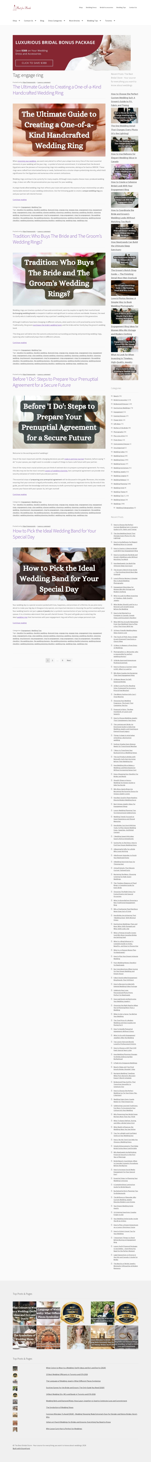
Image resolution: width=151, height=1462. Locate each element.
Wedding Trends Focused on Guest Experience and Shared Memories (124, 819)
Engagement (26, 207)
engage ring (63, 210)
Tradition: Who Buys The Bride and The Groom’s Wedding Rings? (57, 239)
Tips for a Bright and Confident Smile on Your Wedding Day (125, 1134)
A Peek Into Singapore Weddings (125, 1063)
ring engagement (37, 215)
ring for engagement (51, 215)
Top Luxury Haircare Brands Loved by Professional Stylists (125, 1043)
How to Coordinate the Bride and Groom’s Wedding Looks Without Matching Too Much (126, 557)
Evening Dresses (120, 416)
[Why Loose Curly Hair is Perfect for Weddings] (79, 1337)
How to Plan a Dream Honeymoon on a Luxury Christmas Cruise (126, 1226)
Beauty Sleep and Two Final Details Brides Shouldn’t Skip (124, 1068)
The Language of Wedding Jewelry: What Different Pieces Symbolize (73, 1381)
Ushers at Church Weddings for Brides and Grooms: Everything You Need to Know (78, 1422)
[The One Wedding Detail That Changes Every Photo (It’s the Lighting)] (124, 143)
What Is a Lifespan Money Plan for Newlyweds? (125, 951)
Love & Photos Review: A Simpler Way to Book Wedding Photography (123, 302)
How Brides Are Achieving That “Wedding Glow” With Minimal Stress (125, 917)
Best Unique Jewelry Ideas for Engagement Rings (124, 805)
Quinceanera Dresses (121, 444)
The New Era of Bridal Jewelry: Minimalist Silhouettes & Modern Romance (126, 1266)
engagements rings (24, 212)
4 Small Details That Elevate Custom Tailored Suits (124, 869)
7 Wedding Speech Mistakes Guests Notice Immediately (124, 837)
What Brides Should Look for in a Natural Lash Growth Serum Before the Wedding (126, 606)
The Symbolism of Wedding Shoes (59, 1407)
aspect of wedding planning (56, 470)
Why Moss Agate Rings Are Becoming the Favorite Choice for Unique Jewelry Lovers (126, 791)
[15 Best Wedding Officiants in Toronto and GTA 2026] (126, 1313)
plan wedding (37, 212)
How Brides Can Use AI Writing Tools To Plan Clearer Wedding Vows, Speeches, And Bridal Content (125, 828)
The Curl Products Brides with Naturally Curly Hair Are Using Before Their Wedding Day (124, 759)
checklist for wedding (25, 210)
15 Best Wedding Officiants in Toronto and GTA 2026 (67, 1374)
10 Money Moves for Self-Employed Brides (123, 680)
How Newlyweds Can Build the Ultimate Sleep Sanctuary (124, 246)
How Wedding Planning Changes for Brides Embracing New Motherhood (125, 1056)
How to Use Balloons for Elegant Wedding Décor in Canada (124, 157)
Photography (118, 432)
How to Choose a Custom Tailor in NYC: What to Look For (125, 668)
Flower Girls (118, 420)
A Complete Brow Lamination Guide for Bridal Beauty (124, 1185)
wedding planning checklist (44, 220)
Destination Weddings (122, 408)
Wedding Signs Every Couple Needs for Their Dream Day (124, 1100)
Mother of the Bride (121, 428)
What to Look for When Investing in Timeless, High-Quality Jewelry (122, 358)
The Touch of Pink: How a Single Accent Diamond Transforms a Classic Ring (125, 639)
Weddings (117, 504)
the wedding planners (42, 218)
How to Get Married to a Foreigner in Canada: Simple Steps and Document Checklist (125, 615)
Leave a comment (44, 82)
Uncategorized (119, 448)
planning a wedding (63, 212)
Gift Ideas (117, 424)
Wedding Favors (119, 464)
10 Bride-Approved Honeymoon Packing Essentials (125, 661)
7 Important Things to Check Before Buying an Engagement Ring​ (125, 1240)
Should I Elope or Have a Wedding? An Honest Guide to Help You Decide (124, 782)
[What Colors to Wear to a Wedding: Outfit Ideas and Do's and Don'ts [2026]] (24, 1313)
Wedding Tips (121, 7)
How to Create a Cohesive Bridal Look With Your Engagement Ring (124, 185)
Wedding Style (119, 488)
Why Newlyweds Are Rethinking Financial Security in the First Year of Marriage (125, 1154)
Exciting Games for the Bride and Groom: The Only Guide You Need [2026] (75, 1387)
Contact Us (133, 7)
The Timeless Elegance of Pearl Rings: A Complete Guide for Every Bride (125, 885)
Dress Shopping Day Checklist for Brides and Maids (126, 775)
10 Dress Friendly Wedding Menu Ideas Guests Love (125, 631)
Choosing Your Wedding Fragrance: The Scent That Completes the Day (123, 703)
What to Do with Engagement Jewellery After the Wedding (124, 1036)
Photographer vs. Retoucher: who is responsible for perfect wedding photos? (126, 654)
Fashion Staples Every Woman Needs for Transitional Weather (125, 745)
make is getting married (74, 459)
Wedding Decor (119, 456)
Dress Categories (55, 20)
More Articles (74, 20)
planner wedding (49, 212)
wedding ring (60, 220)
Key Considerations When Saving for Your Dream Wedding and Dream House (126, 971)
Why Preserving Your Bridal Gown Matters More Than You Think (126, 1115)
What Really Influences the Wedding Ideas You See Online (124, 1128)
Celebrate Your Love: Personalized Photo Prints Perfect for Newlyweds (123, 992)
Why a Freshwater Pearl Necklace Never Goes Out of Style (126, 910)
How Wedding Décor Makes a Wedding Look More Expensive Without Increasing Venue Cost (125, 767)
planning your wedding (27, 161)
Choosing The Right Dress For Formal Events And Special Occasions (124, 894)
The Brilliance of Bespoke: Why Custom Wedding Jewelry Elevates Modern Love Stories (125, 1199)
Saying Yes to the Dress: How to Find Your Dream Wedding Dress (125, 844)
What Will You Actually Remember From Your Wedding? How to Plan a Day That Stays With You (126, 624)
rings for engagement (82, 215)
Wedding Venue (119, 500)
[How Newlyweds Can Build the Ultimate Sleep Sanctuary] (124, 260)
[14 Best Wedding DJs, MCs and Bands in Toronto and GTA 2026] (72, 1313)
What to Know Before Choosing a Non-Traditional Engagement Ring (126, 902)
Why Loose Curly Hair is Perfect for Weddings (64, 1428)
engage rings (73, 210)
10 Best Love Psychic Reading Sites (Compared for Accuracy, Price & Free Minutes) (125, 688)
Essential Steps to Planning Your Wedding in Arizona (126, 1179)
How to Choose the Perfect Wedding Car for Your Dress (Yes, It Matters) (125, 1093)
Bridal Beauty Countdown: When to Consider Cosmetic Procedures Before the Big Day (126, 1163)
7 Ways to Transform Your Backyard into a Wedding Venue (125, 751)
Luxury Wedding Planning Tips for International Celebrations (125, 811)
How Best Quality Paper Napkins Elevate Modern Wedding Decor (125, 799)
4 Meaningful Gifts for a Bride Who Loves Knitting (124, 850)
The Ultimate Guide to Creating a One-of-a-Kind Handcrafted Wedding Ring (57, 90)
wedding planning (27, 220)
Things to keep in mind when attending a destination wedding (124, 737)
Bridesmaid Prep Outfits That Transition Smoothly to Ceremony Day (125, 1084)
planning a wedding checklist (82, 212)
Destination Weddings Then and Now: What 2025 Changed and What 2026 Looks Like (125, 926)
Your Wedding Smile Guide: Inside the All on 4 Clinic (126, 1220)
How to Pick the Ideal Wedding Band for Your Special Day (54, 534)
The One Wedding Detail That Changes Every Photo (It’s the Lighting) (124, 129)
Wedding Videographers (125, 508)
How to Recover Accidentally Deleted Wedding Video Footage (125, 985)
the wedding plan (26, 218)
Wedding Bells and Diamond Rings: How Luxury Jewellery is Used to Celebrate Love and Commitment (86, 1401)
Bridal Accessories (106, 7)
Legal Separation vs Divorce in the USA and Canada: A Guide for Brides (126, 1257)
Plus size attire (119, 436)
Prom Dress (118, 440)
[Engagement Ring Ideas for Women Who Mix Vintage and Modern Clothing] (124, 344)
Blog (42, 20)
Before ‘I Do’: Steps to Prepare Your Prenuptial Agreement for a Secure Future (55, 382)
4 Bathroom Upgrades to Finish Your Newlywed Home (125, 856)
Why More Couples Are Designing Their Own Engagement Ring (125, 674)
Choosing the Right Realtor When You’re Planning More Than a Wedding (126, 1007)
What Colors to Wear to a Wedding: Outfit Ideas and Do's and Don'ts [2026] (76, 1368)
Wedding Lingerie (120, 476)
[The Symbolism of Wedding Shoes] (24, 1337)
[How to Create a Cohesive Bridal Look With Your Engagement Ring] (124, 200)
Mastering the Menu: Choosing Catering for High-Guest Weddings (125, 876)
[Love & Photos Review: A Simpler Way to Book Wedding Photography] (124, 316)
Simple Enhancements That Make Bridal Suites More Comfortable (126, 1147)
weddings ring (82, 220)
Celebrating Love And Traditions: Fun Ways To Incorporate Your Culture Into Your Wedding (126, 1108)
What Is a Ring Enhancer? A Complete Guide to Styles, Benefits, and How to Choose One (126, 943)
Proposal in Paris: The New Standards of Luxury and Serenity (123, 711)
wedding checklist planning (77, 218)
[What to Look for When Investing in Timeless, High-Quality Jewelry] (124, 372)
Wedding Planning (120, 484)
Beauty (116, 396)
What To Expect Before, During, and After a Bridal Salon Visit (125, 1122)
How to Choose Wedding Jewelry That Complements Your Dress (125, 719)
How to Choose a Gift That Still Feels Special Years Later (125, 1049)
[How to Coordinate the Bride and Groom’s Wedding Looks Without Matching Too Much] (124, 232)
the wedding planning (59, 218)
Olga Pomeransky (29, 82)
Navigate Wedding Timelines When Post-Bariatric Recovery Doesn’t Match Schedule (124, 1075)
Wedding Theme (119, 492)
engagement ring (85, 210)
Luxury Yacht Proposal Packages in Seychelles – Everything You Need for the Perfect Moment (125, 1248)
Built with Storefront (21, 1448)
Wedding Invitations (121, 468)
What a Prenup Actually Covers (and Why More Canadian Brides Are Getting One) (125, 935)
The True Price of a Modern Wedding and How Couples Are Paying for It (125, 1022)
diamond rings (53, 210)
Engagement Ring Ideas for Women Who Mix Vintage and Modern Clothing (124, 330)
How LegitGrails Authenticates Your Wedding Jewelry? (125, 1000)
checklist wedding (40, 210)
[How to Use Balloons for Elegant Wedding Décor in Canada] (124, 172)
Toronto (108, 20)
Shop (81, 7)
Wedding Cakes (119, 452)
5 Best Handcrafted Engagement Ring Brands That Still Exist (125, 979)
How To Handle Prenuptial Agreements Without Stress (124, 1030)
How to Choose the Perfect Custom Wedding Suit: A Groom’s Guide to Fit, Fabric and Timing (126, 527)
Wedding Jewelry (120, 472)
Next (69, 660)
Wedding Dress (91, 7)
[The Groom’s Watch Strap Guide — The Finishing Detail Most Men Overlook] (124, 288)
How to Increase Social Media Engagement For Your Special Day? (124, 1172)
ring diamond (25, 215)
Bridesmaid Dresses (121, 404)
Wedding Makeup (120, 480)
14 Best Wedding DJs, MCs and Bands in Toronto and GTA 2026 (71, 1394)
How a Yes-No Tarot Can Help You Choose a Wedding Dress (126, 1141)
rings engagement (66, 215)
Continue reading (20, 199)
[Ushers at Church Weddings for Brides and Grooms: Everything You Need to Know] (48, 1337)
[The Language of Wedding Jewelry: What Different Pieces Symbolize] (48, 1313)
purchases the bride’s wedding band (47, 325)
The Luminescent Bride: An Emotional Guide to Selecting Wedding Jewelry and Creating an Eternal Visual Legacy (126, 727)
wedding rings (71, 220)
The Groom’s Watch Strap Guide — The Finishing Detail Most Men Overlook (124, 274)
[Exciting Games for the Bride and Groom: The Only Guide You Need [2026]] (102, 1313)
